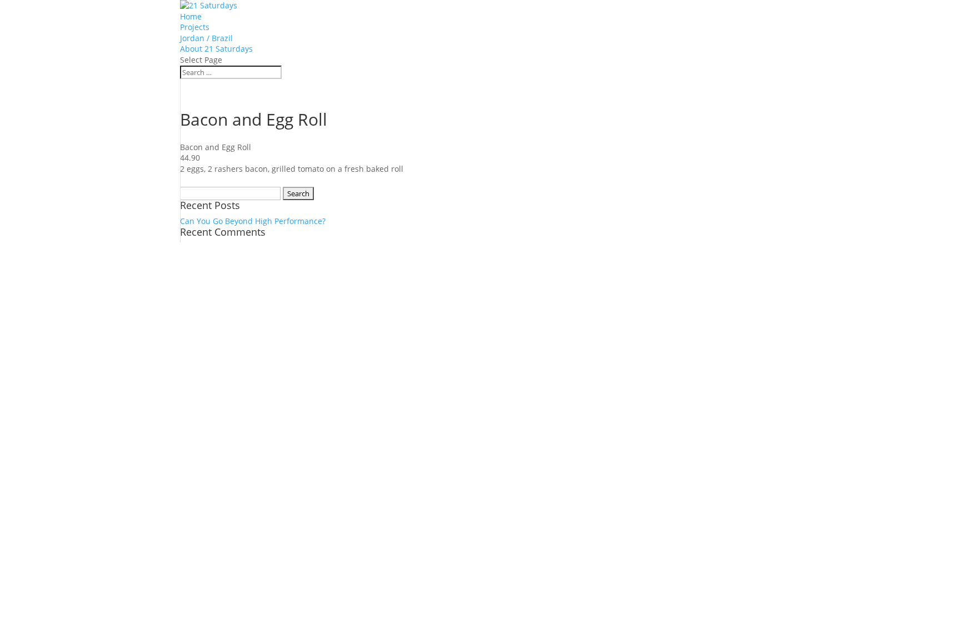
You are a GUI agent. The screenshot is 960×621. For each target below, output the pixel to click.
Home (191, 16)
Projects (194, 27)
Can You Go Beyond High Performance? (253, 221)
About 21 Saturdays (216, 48)
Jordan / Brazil (206, 38)
